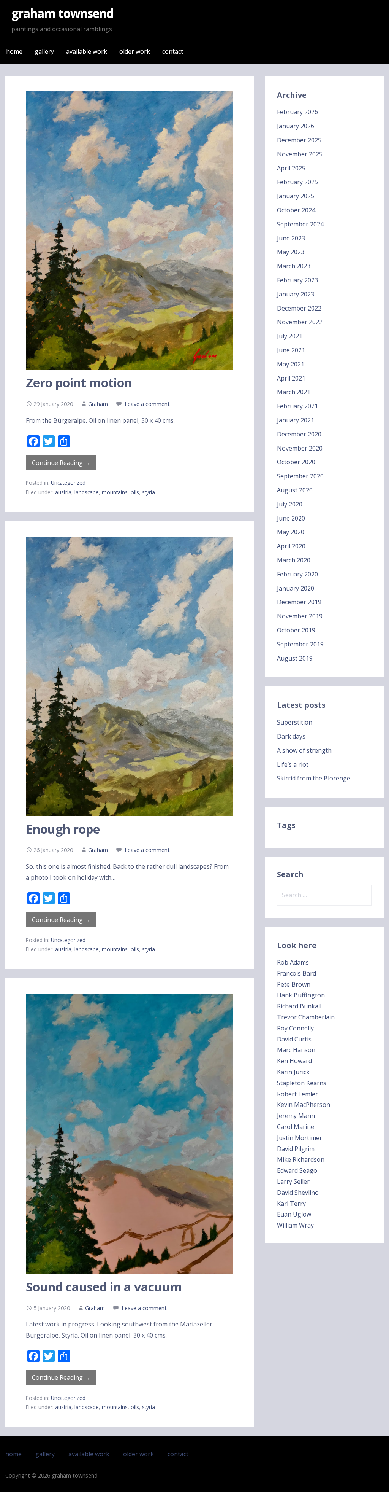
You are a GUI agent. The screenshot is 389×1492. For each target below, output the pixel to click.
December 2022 (299, 308)
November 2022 (300, 322)
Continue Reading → (61, 463)
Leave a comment (147, 404)
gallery (44, 51)
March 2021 (293, 392)
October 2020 (296, 462)
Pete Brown (293, 984)
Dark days (291, 736)
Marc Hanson (296, 1050)
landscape (86, 492)
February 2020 (297, 574)
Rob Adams (293, 962)
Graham (98, 404)
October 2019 (296, 630)
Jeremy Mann (296, 1115)
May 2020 (290, 532)
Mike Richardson (300, 1159)
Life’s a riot (292, 764)
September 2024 (300, 224)
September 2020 (300, 476)
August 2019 (295, 658)
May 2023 (290, 252)
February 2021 (297, 406)
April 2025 (291, 168)
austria (63, 492)
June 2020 (291, 518)
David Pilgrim (296, 1149)
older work (134, 51)
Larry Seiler (293, 1181)
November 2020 (300, 448)
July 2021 (289, 336)
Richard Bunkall (299, 1006)
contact (172, 51)
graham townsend (62, 13)
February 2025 (297, 182)
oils (135, 492)
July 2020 (289, 504)
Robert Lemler (297, 1094)
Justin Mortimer (299, 1138)
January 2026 (295, 126)
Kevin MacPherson (303, 1104)
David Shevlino (298, 1192)
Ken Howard (294, 1061)
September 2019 (300, 644)
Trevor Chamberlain (306, 1017)
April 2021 (291, 378)
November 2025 (300, 154)
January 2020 (295, 588)
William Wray (295, 1225)
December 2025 (299, 140)
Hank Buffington (301, 995)
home (14, 51)
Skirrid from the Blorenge (313, 778)
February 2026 (297, 112)
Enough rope (63, 829)
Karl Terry (291, 1203)
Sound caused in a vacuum (104, 1287)
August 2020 (295, 490)
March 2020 (293, 560)
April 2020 (291, 546)
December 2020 (299, 434)
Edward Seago (297, 1170)
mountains (115, 492)
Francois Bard (296, 973)
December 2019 (299, 602)
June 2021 (291, 350)
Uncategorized (68, 482)
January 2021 (295, 420)
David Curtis (294, 1039)
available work (86, 51)
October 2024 (296, 210)
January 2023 (295, 294)
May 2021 (290, 364)
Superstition (294, 722)
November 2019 (300, 616)
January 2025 (295, 196)
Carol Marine (295, 1127)
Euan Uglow (294, 1214)
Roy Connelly (295, 1028)
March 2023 (293, 266)
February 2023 (297, 280)
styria (148, 492)
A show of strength (304, 750)
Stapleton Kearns (301, 1083)
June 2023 (291, 238)
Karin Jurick (293, 1072)
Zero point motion (79, 382)
